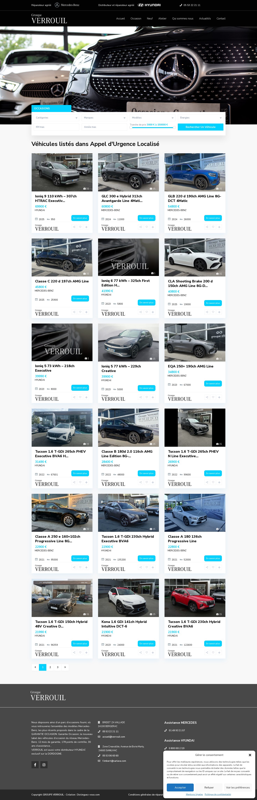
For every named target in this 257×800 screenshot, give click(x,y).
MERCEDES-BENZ (110, 210)
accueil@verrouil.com (113, 736)
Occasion (136, 18)
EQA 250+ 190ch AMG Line (190, 366)
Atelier (162, 18)
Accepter (180, 787)
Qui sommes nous (182, 18)
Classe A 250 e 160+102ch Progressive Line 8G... (57, 538)
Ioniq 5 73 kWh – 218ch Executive (54, 368)
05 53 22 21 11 (192, 5)
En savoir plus (80, 218)
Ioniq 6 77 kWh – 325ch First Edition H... (126, 283)
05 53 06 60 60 (110, 755)
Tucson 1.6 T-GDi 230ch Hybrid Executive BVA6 (128, 538)
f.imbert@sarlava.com (114, 761)
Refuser (209, 787)
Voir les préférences (238, 787)
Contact (221, 18)
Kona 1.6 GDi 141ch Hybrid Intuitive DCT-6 (124, 624)
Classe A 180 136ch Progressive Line (185, 538)
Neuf (150, 18)
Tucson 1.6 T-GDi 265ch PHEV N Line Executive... (193, 453)
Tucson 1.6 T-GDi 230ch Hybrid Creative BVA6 (194, 624)
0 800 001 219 (176, 748)
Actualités (205, 18)
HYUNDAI (40, 210)
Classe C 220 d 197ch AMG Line (62, 281)
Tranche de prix (138, 125)
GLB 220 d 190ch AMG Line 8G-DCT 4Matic (194, 198)
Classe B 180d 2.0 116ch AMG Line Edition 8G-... (127, 453)
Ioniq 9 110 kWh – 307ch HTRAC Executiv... (56, 198)
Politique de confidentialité (218, 794)
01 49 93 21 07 (177, 730)
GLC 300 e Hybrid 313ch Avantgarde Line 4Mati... (122, 198)
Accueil (120, 18)
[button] (250, 755)
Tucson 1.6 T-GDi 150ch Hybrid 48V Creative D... (61, 624)
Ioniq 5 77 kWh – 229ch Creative (121, 368)
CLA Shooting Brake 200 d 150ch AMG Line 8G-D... (190, 283)
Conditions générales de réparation (147, 794)
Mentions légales (194, 794)
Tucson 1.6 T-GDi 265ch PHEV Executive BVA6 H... (60, 453)
